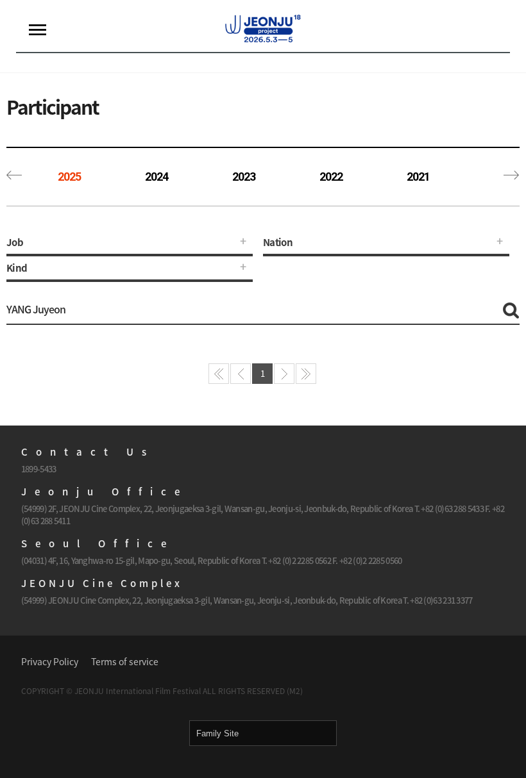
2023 (243, 176)
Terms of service (124, 661)
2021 (418, 176)
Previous (14, 176)
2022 (331, 176)
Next (512, 176)
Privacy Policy (49, 661)
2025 (69, 176)
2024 (156, 176)
